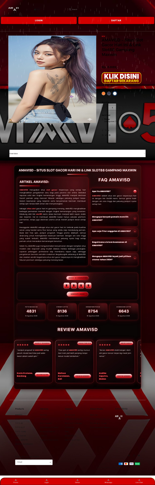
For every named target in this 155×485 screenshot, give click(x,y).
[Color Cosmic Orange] (103, 93)
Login (47, 482)
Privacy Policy (70, 436)
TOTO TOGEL (20, 432)
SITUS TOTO (20, 419)
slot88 (39, 214)
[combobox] (92, 9)
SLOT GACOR (20, 436)
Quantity (105, 102)
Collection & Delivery (73, 419)
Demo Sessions (46, 423)
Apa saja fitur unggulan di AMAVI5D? (111, 231)
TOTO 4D (19, 423)
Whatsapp (108, 482)
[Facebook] (103, 135)
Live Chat (139, 482)
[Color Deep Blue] (109, 93)
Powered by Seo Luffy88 (131, 467)
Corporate (44, 419)
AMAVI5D (24, 190)
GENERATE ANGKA (77, 294)
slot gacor (51, 190)
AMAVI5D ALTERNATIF (24, 444)
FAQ (66, 432)
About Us (93, 415)
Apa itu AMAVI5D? (101, 191)
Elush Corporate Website (100, 427)
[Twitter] (106, 135)
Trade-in (43, 436)
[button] (12, 29)
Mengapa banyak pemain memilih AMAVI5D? (110, 218)
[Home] (16, 9)
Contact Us (69, 427)
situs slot (31, 209)
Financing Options (47, 432)
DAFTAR (116, 20)
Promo (15, 482)
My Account (70, 415)
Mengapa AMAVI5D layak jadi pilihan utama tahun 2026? (111, 258)
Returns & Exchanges (73, 423)
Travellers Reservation (49, 440)
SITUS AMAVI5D (21, 440)
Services (43, 415)
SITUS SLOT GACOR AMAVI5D (112, 467)
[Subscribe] (50, 462)
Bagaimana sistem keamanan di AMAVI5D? (109, 244)
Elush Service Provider (49, 427)
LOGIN (39, 20)
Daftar (77, 482)
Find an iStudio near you (100, 419)
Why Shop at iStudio (98, 423)
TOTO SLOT (20, 427)
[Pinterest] (110, 135)
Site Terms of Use (72, 440)
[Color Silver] (115, 93)
